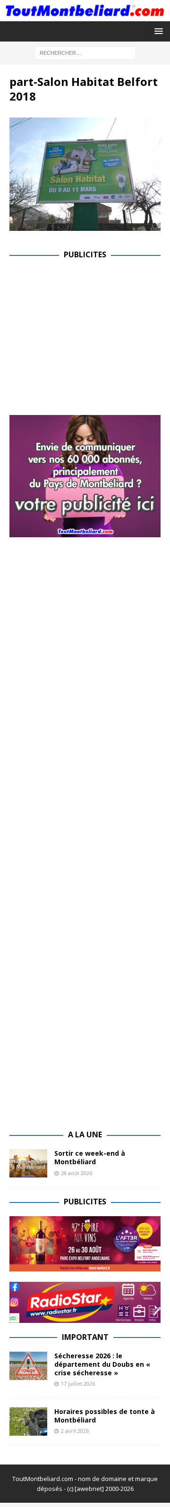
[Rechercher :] (85, 52)
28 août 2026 (76, 1173)
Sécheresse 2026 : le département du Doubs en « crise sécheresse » (102, 1364)
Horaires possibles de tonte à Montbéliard (104, 1415)
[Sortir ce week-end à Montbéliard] (28, 1163)
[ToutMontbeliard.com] (85, 15)
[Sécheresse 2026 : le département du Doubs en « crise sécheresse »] (28, 1366)
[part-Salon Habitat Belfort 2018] (85, 225)
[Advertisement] (88, 335)
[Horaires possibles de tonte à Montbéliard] (28, 1421)
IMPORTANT (85, 1337)
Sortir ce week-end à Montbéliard (89, 1157)
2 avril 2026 (75, 1430)
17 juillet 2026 (78, 1383)
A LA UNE (85, 1134)
